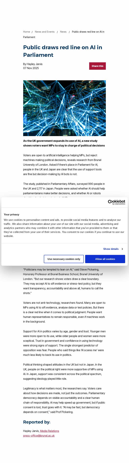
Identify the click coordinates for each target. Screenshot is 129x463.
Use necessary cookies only (64, 259)
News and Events (45, 31)
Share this (97, 66)
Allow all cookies (105, 259)
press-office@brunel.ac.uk (39, 435)
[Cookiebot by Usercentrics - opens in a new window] (110, 202)
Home (26, 31)
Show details (111, 248)
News (63, 31)
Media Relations (49, 431)
